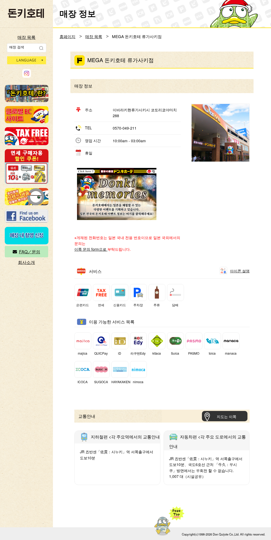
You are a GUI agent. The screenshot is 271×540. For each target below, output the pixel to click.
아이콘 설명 (240, 270)
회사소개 (26, 262)
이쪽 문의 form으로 (90, 249)
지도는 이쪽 (226, 416)
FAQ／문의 (29, 252)
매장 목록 (26, 37)
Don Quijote (26, 13)
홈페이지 (67, 36)
